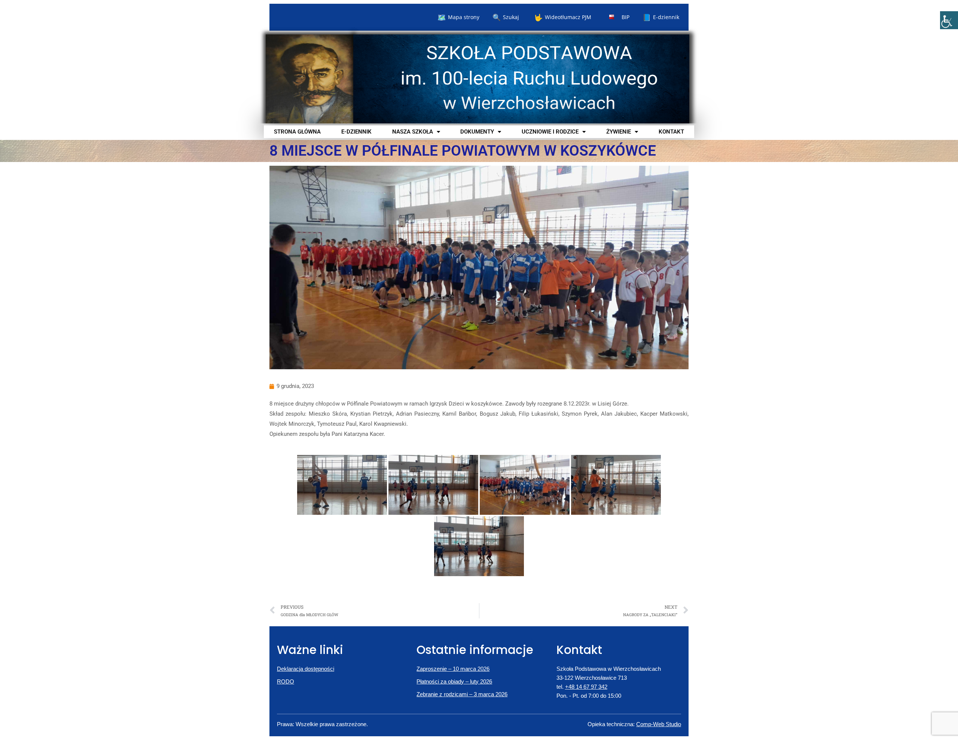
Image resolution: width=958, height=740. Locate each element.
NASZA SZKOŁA (412, 131)
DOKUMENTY (477, 131)
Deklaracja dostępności (305, 669)
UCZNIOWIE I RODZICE (550, 131)
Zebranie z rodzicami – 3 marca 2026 (462, 694)
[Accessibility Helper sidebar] (949, 20)
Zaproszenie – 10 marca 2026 (453, 669)
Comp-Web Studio (658, 724)
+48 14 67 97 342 (586, 687)
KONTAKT (671, 131)
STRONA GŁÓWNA (297, 131)
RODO (285, 681)
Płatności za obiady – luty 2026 (454, 681)
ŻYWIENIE (618, 131)
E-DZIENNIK (356, 131)
